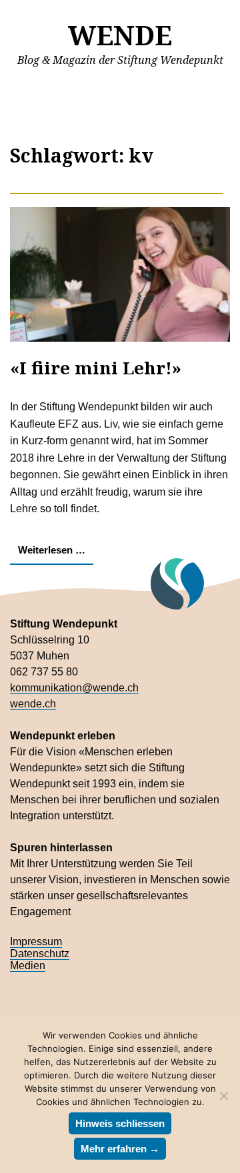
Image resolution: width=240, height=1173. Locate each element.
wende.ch (33, 703)
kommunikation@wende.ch (74, 687)
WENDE (120, 35)
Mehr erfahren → (120, 1148)
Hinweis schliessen (120, 1123)
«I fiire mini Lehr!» (95, 368)
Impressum (36, 941)
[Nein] (223, 1095)
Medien (27, 965)
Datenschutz (39, 953)
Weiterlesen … (51, 550)
